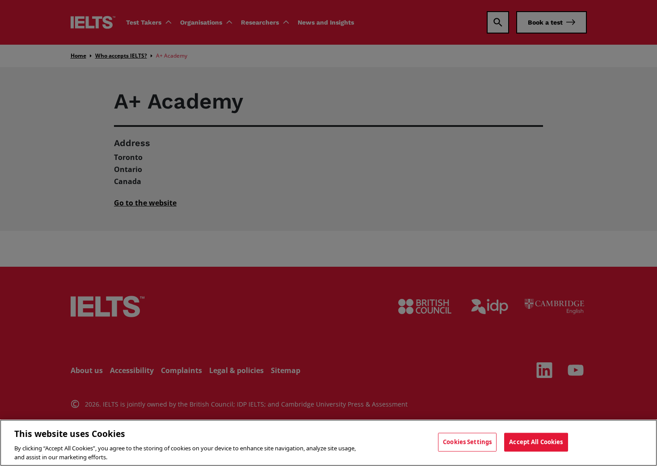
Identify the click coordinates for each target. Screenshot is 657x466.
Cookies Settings (467, 442)
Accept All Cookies (536, 442)
